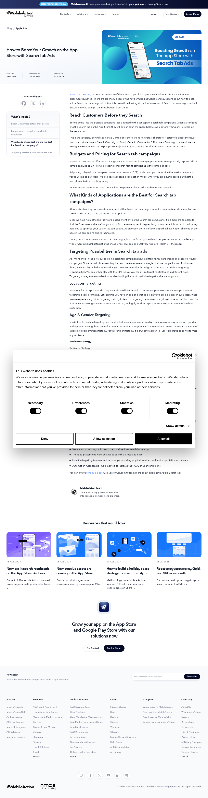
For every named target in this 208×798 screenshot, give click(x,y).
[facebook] (90, 775)
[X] (33, 103)
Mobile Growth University (123, 737)
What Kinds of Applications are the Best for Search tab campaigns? (31, 143)
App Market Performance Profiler (86, 722)
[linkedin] (117, 775)
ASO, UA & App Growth (45, 707)
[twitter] (99, 775)
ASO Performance (79, 732)
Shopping (38, 737)
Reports (114, 717)
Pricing (115, 13)
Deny (44, 438)
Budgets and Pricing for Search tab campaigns (29, 133)
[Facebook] (23, 103)
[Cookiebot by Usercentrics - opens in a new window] (174, 356)
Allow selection (104, 438)
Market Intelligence (16, 727)
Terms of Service (189, 752)
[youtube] (108, 775)
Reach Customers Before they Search (30, 123)
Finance (37, 742)
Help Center (116, 742)
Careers (185, 717)
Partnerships (187, 722)
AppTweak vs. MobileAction (157, 712)
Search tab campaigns (81, 94)
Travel (36, 752)
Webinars (115, 727)
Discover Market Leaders (82, 742)
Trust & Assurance (190, 732)
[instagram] (81, 775)
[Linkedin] (42, 103)
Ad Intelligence (14, 717)
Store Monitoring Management (85, 717)
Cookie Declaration (191, 747)
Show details (175, 426)
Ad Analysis (76, 747)
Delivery (37, 732)
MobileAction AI (14, 707)
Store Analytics (77, 712)
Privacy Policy (188, 737)
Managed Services (15, 737)
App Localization (79, 727)
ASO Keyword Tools (80, 707)
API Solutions (13, 732)
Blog (112, 712)
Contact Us (187, 727)
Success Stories (118, 707)
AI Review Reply (78, 737)
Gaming (37, 722)
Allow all (163, 438)
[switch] (81, 411)
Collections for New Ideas (83, 752)
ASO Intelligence (15, 722)
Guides (114, 722)
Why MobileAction (190, 712)
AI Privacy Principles (191, 742)
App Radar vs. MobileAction (157, 717)
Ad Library (115, 752)
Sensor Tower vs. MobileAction (158, 722)
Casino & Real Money (44, 727)
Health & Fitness (41, 747)
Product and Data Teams (45, 712)
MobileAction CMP (16, 712)
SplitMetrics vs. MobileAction (158, 707)
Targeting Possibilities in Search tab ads (31, 152)
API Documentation (120, 747)
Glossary (114, 732)
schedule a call (94, 472)
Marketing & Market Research (48, 717)
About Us (186, 707)
